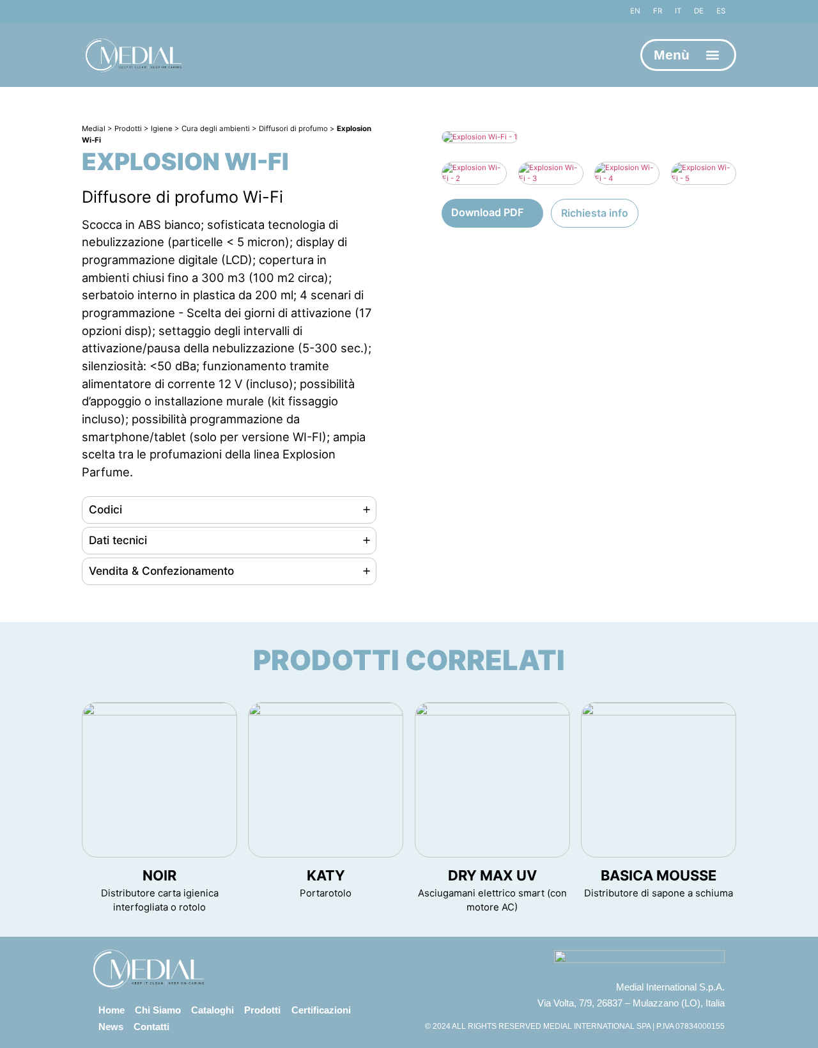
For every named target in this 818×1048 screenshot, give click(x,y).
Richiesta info (594, 213)
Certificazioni (321, 1010)
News (110, 1026)
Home (111, 1010)
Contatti (151, 1026)
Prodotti (262, 1010)
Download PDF (487, 212)
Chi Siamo (158, 1010)
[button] (712, 55)
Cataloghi (212, 1010)
